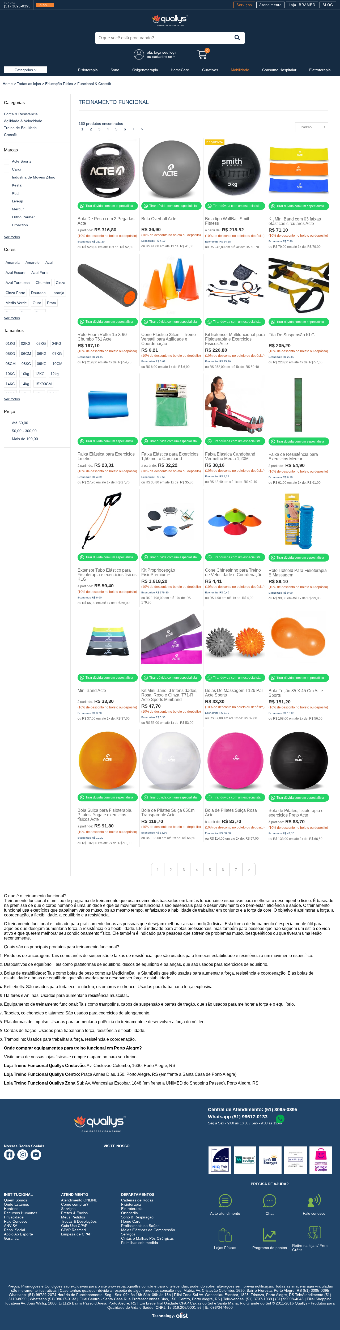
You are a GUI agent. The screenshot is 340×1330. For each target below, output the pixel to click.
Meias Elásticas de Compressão (148, 1230)
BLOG (327, 5)
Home (8, 84)
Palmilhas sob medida (139, 1242)
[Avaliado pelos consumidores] (220, 1160)
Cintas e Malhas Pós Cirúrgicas (147, 1238)
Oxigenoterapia (145, 70)
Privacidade (14, 1217)
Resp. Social (14, 1230)
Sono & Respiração (137, 1217)
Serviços (244, 5)
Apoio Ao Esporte (18, 1234)
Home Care (131, 1221)
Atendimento (270, 5)
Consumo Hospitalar (279, 70)
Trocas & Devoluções (79, 1221)
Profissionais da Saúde (140, 1225)
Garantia (11, 1238)
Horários (11, 1208)
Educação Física (59, 84)
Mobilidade (240, 70)
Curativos (210, 70)
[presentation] (237, 38)
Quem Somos (15, 1200)
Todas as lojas (29, 84)
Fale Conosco (15, 1221)
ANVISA (10, 1225)
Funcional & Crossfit (94, 84)
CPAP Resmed (73, 1230)
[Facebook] (9, 1154)
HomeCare (180, 70)
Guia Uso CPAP (74, 1225)
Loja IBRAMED (302, 5)
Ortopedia (129, 1213)
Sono (114, 70)
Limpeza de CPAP (76, 1234)
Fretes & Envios (74, 1213)
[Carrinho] (202, 54)
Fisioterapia (88, 70)
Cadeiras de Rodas (137, 1200)
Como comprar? (74, 1204)
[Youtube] (36, 1154)
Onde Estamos (16, 1204)
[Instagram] (22, 1154)
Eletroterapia (320, 70)
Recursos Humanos (20, 1213)
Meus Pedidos (73, 1217)
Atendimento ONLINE (79, 1200)
